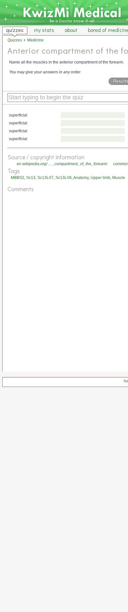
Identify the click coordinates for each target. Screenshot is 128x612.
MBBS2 (17, 177)
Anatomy (81, 177)
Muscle (118, 177)
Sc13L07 (45, 177)
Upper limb (100, 177)
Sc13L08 (63, 177)
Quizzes (15, 40)
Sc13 (30, 177)
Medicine (35, 40)
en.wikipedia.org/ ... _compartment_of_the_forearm (62, 164)
